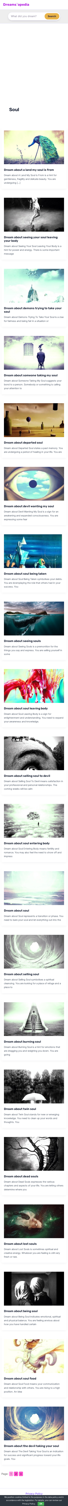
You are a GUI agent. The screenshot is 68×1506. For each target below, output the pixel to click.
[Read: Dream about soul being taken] (34, 551)
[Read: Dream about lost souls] (34, 1221)
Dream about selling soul (21, 974)
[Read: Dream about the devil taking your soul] (34, 1423)
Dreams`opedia (16, 4)
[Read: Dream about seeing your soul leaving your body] (34, 214)
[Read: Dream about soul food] (34, 1355)
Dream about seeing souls (22, 641)
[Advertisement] (34, 59)
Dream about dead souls (21, 1176)
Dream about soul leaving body (26, 708)
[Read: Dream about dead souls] (34, 1153)
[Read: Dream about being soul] (34, 1288)
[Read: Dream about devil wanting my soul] (34, 483)
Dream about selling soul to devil (27, 776)
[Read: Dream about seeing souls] (34, 618)
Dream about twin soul (20, 1109)
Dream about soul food (20, 1378)
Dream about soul (16, 910)
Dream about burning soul (22, 1041)
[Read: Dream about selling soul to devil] (34, 753)
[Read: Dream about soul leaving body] (34, 685)
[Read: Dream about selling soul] (34, 951)
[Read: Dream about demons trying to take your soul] (34, 285)
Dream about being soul (21, 1311)
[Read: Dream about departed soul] (34, 420)
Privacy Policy (34, 1493)
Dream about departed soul (23, 442)
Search (52, 16)
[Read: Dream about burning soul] (34, 1018)
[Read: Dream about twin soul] (34, 1086)
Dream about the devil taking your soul (31, 1446)
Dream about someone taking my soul (31, 375)
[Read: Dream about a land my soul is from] (34, 147)
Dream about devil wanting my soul (29, 506)
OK (41, 1504)
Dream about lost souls (20, 1244)
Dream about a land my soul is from (29, 170)
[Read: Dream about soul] (34, 887)
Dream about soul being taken (25, 573)
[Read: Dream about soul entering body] (34, 820)
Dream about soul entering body (27, 843)
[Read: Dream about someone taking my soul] (34, 352)
